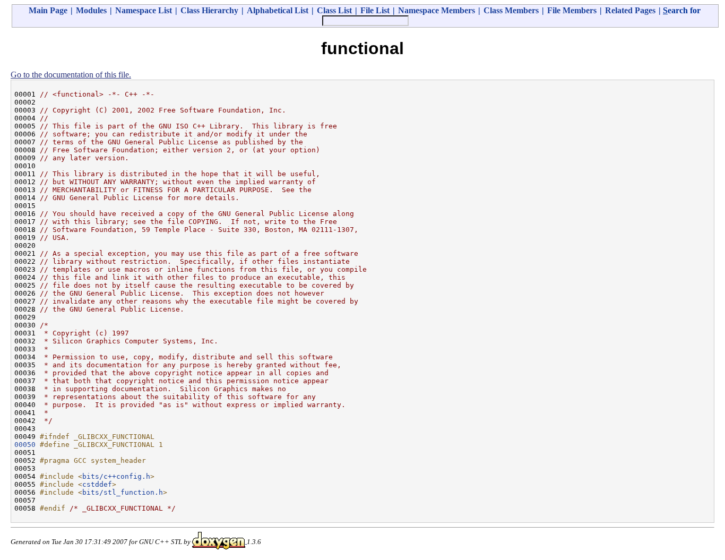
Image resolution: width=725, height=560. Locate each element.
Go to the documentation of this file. (71, 74)
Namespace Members (436, 10)
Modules (91, 10)
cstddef (97, 484)
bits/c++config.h (116, 476)
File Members (572, 10)
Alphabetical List (277, 10)
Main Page (48, 10)
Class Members (511, 10)
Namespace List (143, 10)
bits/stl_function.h (122, 492)
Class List (334, 10)
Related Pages (630, 10)
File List (375, 10)
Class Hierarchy (209, 10)
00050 (25, 445)
